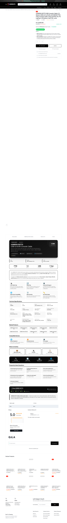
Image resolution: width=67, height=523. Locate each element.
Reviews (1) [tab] (43, 236)
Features (37, 31)
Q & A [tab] (53, 236)
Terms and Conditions (46, 513)
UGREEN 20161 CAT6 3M (24, 331)
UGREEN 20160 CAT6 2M (14, 331)
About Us (34, 513)
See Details (59, 53)
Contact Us (34, 515)
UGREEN (11, 9)
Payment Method (56, 515)
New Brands (35, 516)
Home (6, 9)
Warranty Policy (45, 516)
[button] (42, 48)
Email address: (35, 504)
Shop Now (43, 0)
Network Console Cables (16, 9)
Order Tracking (56, 513)
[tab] (14, 236)
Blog (55, 7)
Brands (49, 7)
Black (34, 406)
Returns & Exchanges (46, 515)
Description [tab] (14, 236)
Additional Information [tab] (28, 236)
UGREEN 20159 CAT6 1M (53, 327)
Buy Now (55, 45)
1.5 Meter (35, 403)
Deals (52, 7)
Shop (45, 7)
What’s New (59, 7)
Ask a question (54, 443)
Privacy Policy (45, 518)
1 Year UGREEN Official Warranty (42, 53)
